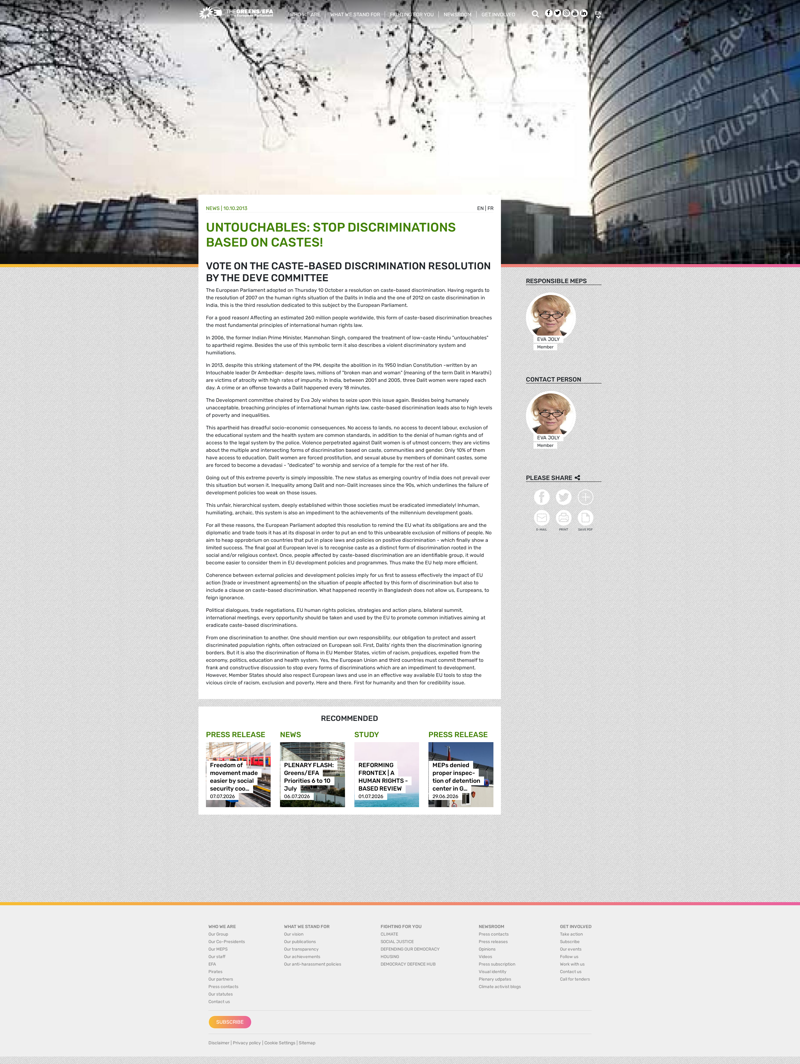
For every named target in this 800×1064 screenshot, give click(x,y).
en (480, 208)
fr (490, 208)
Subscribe (230, 1022)
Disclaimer (218, 1043)
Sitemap (307, 1043)
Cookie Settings (279, 1043)
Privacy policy (247, 1043)
